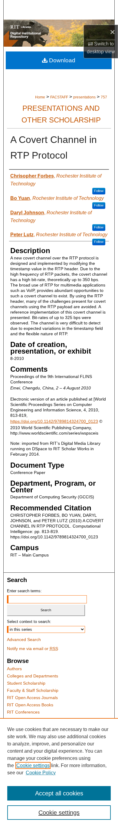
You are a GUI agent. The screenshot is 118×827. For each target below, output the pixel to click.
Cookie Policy (41, 772)
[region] (59, 772)
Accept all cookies (59, 793)
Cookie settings (33, 765)
